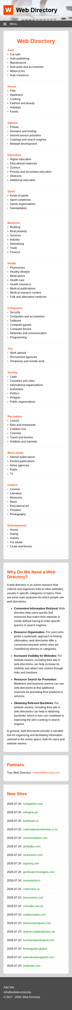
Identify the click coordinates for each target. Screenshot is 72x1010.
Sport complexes (20, 199)
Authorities (16, 389)
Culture (12, 485)
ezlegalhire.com (33, 803)
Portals (14, 127)
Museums (16, 497)
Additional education (22, 180)
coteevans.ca (31, 889)
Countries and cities (22, 380)
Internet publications (22, 457)
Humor (14, 529)
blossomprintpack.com (37, 923)
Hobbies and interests (23, 441)
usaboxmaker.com (34, 914)
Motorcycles (17, 71)
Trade (13, 247)
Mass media (15, 452)
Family (14, 111)
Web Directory (31, 997)
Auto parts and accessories (27, 66)
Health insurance (20, 284)
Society (12, 372)
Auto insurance (19, 75)
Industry (15, 239)
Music (13, 501)
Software (15, 320)
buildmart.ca (30, 820)
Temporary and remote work (27, 361)
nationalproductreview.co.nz (40, 829)
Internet (13, 122)
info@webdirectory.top (17, 992)
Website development (23, 143)
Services (15, 235)
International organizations (26, 385)
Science (15, 167)
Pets (13, 90)
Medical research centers (25, 292)
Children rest (18, 429)
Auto (11, 50)
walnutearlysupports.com (38, 957)
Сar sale (15, 54)
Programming (18, 337)
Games (14, 538)
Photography (18, 514)
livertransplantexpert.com (38, 940)
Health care (17, 280)
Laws (13, 376)
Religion (15, 397)
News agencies (19, 465)
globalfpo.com (32, 846)
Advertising (17, 243)
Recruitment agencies (23, 357)
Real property (18, 231)
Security (15, 312)
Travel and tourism (21, 437)
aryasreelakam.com (35, 837)
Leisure (14, 420)
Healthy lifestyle (20, 271)
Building (15, 227)
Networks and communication (28, 333)
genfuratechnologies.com (38, 872)
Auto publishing (19, 58)
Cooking (15, 99)
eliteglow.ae (30, 812)
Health (12, 263)
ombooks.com (31, 965)
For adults (16, 542)
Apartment (16, 94)
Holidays (15, 107)
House (12, 86)
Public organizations (22, 401)
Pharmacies (17, 267)
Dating (14, 533)
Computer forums (20, 329)
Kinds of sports (19, 195)
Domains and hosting (23, 131)
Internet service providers (25, 135)
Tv (11, 473)
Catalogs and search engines (28, 139)
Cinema (15, 489)
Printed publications (22, 461)
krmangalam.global (35, 948)
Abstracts (15, 175)
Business (14, 222)
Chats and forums (21, 546)
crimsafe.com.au (33, 906)
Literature (16, 493)
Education (14, 155)
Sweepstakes (18, 208)
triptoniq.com (31, 863)
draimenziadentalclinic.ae (39, 931)
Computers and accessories (27, 316)
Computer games (20, 324)
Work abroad (18, 352)
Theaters (15, 510)
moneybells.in (31, 880)
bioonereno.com (33, 897)
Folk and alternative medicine (28, 296)
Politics (14, 393)
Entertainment (17, 525)
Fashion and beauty (22, 103)
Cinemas (15, 433)
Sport (11, 191)
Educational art (19, 505)
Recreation (15, 416)
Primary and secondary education (31, 171)
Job (10, 348)
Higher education (20, 159)
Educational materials (23, 163)
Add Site (8, 987)
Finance (15, 252)
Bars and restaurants (23, 424)
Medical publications (22, 288)
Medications (17, 275)
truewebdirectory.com (46, 772)
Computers (15, 308)
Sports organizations (22, 203)
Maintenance (18, 62)
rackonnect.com (33, 854)
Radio (13, 469)
